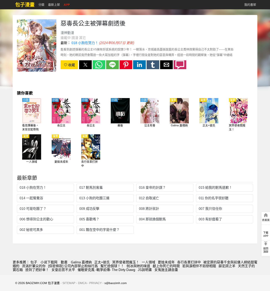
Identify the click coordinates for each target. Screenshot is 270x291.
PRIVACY (95, 283)
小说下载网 (48, 262)
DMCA (82, 283)
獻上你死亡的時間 (166, 266)
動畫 (64, 262)
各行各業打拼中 (189, 262)
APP (67, 4)
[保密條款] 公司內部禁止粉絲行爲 (73, 266)
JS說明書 (145, 270)
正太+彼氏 (102, 262)
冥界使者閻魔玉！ (125, 262)
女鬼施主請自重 (166, 270)
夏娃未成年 (166, 262)
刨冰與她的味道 (138, 266)
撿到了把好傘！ (37, 270)
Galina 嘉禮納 (81, 262)
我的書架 (250, 4)
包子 (33, 262)
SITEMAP (68, 283)
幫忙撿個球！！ (112, 266)
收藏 (71, 65)
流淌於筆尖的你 (34, 266)
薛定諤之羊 (227, 266)
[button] (85, 64)
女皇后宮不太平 (63, 270)
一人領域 (148, 262)
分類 (41, 4)
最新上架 (54, 4)
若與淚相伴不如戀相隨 (199, 266)
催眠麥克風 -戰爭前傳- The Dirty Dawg (106, 270)
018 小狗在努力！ (85, 43)
